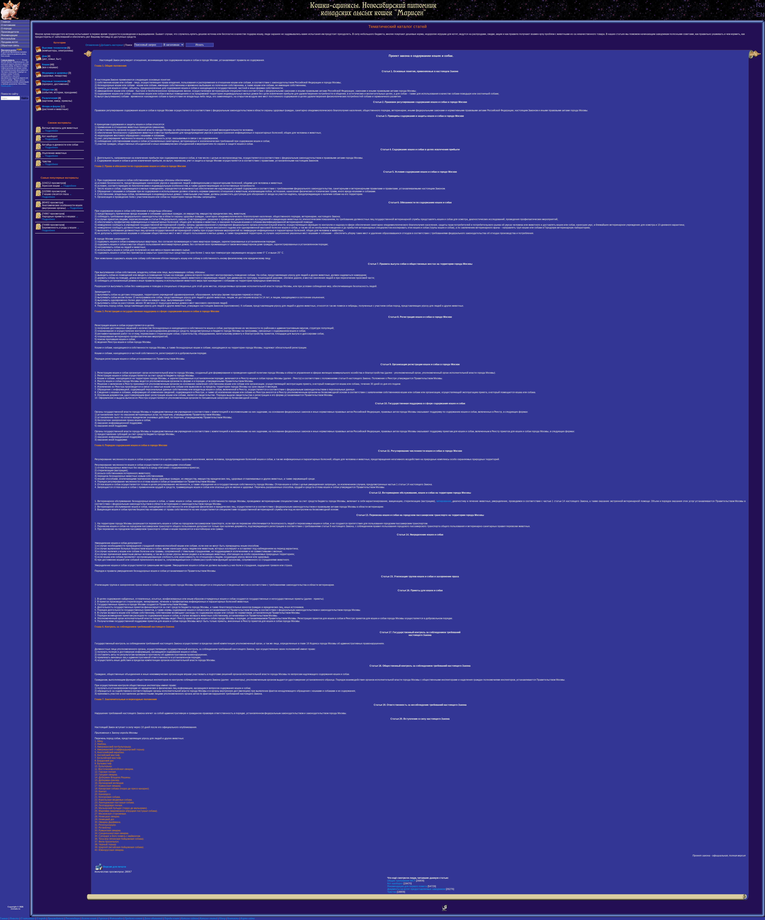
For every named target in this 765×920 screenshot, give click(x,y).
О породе (6, 28)
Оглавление (92, 44)
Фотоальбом (8, 38)
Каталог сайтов (189, 918)
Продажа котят (9, 42)
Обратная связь (10, 45)
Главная (5, 21)
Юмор (222, 918)
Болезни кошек (89, 918)
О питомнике (8, 25)
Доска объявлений (153, 918)
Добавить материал (112, 44)
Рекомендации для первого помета (407, 886)
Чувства (391, 891)
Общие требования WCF (401, 880)
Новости (14, 918)
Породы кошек (171, 918)
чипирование (443, 501)
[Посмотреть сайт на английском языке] (760, 19)
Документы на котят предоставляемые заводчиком (416, 889)
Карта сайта (248, 918)
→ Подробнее (50, 130)
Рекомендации (9, 35)
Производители (10, 32)
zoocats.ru (15, 909)
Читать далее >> (7, 86)
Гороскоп (103, 918)
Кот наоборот (395, 883)
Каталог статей (208, 918)
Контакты (233, 918)
